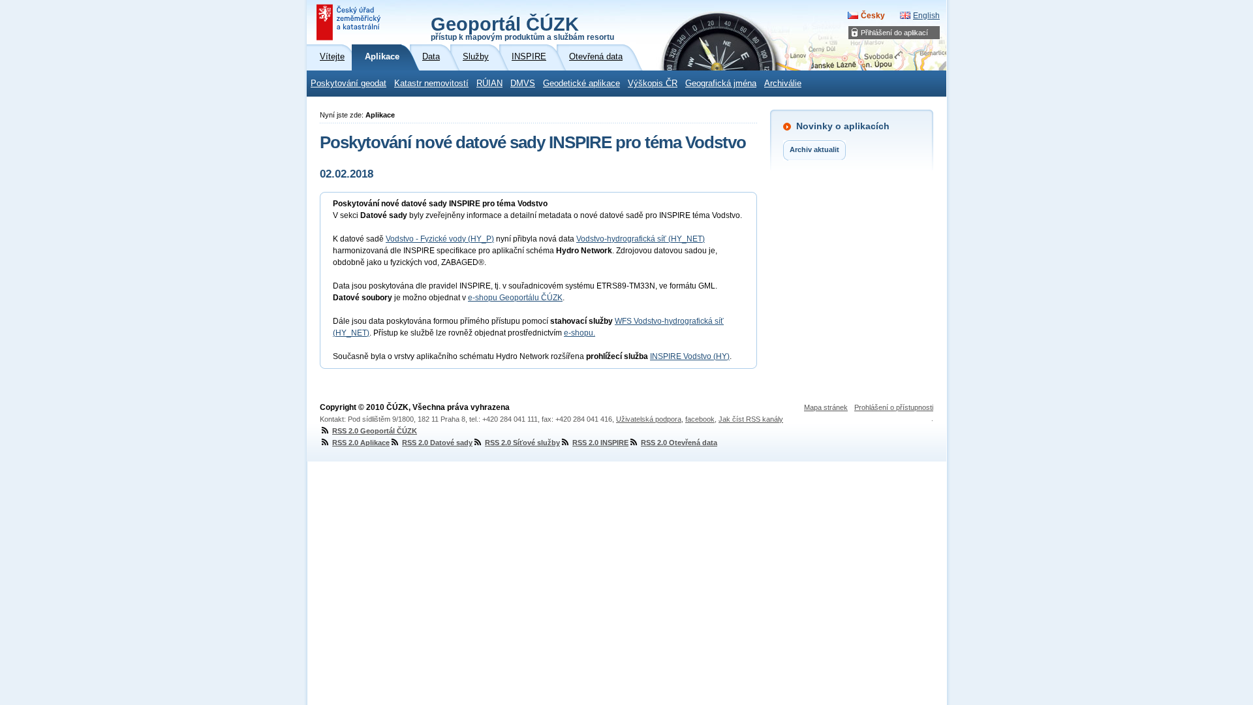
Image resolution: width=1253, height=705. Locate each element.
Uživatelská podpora (648, 419)
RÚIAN (489, 83)
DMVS (522, 83)
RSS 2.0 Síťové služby (522, 442)
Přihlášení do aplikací (894, 33)
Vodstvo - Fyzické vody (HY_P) (440, 238)
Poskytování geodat (348, 83)
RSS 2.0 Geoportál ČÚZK (374, 431)
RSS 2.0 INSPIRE (600, 442)
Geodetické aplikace (581, 83)
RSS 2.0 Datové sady (437, 442)
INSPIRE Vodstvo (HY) (690, 356)
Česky (873, 15)
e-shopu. (579, 332)
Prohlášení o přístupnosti (893, 407)
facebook (700, 419)
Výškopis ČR (652, 83)
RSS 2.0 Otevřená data (679, 442)
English (926, 15)
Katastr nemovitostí (431, 83)
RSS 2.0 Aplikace (361, 442)
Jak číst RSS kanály (751, 419)
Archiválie (782, 83)
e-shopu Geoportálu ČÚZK (515, 297)
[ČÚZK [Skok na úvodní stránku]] (350, 22)
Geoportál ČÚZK (522, 27)
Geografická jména (720, 83)
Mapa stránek (826, 407)
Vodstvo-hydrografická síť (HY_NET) (640, 238)
